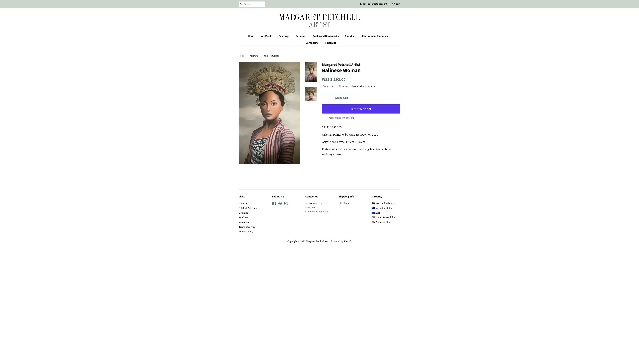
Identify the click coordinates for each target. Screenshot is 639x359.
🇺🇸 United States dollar (384, 217)
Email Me (310, 207)
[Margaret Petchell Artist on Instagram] (286, 204)
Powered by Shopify (341, 241)
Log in (363, 4)
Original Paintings (248, 208)
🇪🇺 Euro (376, 212)
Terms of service (247, 226)
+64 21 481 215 (320, 203)
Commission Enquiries (375, 36)
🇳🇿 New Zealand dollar (383, 203)
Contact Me (312, 43)
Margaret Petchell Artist (318, 241)
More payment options (341, 117)
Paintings (284, 36)
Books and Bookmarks (326, 36)
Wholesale (244, 222)
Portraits (330, 43)
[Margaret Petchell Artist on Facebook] (274, 204)
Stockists (243, 217)
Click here (344, 203)
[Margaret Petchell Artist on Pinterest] (280, 204)
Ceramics (301, 36)
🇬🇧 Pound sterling (381, 222)
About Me (350, 36)
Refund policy (246, 231)
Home (251, 36)
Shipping (343, 86)
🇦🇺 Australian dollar (382, 208)
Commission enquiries (316, 211)
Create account (379, 4)
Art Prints (266, 36)
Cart (398, 4)
